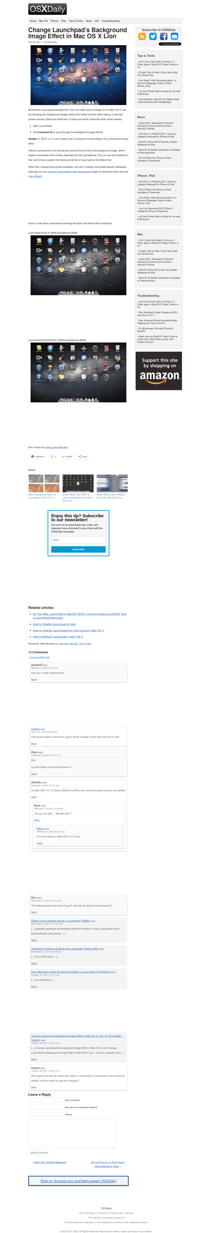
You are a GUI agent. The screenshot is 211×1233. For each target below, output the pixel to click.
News (89, 21)
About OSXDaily (87, 1212)
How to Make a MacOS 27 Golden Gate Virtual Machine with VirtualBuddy (158, 100)
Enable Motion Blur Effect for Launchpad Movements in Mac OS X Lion (77, 497)
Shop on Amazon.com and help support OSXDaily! (79, 1180)
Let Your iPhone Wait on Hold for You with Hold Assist (158, 92)
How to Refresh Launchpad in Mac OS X (58, 636)
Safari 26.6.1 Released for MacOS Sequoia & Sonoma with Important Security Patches (155, 125)
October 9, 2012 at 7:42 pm (44, 667)
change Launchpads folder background (69, 171)
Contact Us (102, 1212)
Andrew (35, 729)
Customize (63, 643)
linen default (35, 176)
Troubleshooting (111, 21)
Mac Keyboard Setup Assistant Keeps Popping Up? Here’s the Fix (157, 322)
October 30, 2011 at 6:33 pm (45, 1042)
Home (33, 21)
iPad (63, 21)
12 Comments (50, 41)
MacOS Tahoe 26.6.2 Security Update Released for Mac (157, 143)
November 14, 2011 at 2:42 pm (46, 951)
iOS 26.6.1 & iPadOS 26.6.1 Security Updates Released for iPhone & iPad (156, 135)
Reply (34, 679)
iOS (97, 21)
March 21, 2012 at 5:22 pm (44, 731)
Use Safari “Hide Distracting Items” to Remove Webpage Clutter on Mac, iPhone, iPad (156, 83)
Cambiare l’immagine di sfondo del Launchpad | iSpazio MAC (65, 948)
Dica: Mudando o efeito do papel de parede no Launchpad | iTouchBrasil (70, 972)
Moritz (40, 828)
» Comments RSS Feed (38, 657)
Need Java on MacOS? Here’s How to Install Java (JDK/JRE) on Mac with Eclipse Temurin (157, 339)
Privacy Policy (116, 1212)
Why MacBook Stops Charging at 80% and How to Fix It (157, 314)
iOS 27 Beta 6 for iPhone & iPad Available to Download (154, 159)
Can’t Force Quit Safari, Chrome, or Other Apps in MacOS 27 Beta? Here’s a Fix (157, 64)
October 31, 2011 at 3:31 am (45, 974)
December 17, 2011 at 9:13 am (46, 900)
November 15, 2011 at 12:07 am (47, 923)
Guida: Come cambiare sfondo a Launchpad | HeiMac (60, 921)
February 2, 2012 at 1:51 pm (45, 785)
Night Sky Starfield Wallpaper (50, 1162)
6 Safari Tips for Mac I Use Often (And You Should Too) (157, 74)
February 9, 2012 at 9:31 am (51, 831)
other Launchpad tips (56, 447)
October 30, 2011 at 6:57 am (45, 1070)
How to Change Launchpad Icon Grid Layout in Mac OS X (68, 630)
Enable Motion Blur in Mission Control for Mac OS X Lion (111, 496)
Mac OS (43, 21)
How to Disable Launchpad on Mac (54, 624)
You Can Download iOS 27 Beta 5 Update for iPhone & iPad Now (155, 210)
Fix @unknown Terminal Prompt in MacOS (155, 330)
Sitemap (129, 1212)
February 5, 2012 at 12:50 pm (48, 808)
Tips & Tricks (76, 21)
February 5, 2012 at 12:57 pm (45, 755)
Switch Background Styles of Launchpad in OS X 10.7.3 (42, 496)
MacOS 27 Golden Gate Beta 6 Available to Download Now (158, 151)
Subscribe (78, 549)
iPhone (54, 21)
